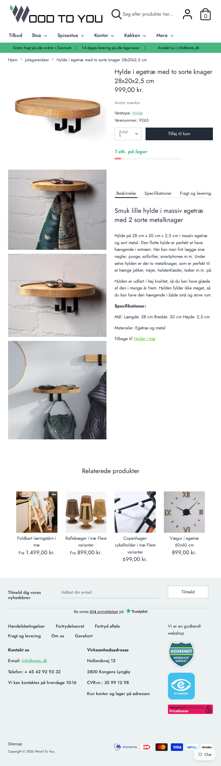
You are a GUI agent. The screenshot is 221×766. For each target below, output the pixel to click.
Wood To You (44, 751)
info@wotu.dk (34, 661)
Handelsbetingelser (26, 626)
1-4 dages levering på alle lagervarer (111, 47)
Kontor (102, 35)
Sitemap (15, 744)
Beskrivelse (126, 193)
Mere (162, 35)
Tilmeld (188, 592)
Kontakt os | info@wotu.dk (178, 47)
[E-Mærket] (182, 688)
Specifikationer (157, 193)
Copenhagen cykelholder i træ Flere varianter (135, 545)
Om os (57, 636)
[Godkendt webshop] (182, 656)
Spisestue (68, 35)
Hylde (137, 113)
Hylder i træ (144, 339)
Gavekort (83, 636)
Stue (37, 35)
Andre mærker (127, 103)
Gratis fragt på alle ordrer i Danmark (42, 47)
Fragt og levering (195, 193)
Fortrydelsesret (70, 626)
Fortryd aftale (107, 626)
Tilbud (15, 35)
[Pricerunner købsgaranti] (190, 712)
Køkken (132, 35)
